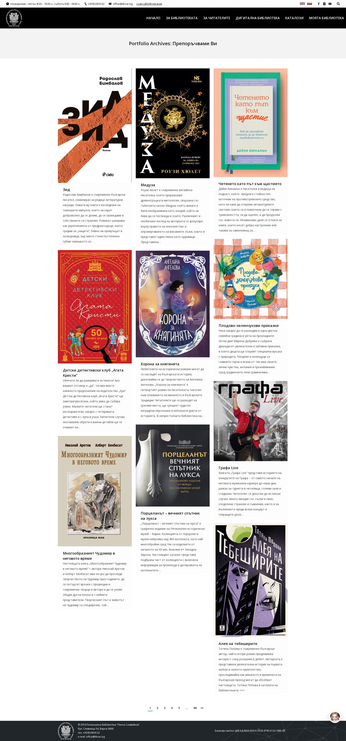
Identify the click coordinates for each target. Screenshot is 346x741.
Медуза (148, 184)
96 (195, 708)
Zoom (89, 125)
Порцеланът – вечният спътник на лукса (170, 516)
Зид (66, 189)
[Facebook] (318, 3)
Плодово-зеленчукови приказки (249, 325)
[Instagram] (324, 3)
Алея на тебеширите (238, 643)
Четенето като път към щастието (250, 183)
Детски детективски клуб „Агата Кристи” (93, 373)
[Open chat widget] (335, 717)
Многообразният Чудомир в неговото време (89, 556)
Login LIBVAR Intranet (149, 4)
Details (100, 125)
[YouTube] (330, 3)
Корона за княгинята (160, 363)
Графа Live (228, 467)
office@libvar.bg (95, 736)
